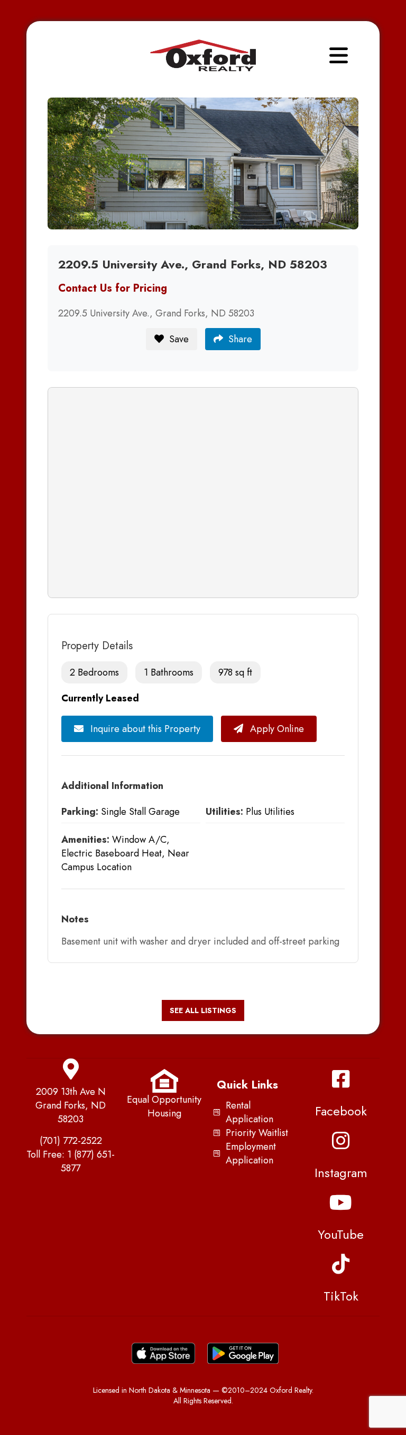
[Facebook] (341, 1079)
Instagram (341, 1172)
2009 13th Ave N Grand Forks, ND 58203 (70, 1105)
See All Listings (203, 1010)
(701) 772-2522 (71, 1141)
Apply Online (275, 729)
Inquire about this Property (144, 729)
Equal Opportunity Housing (164, 1106)
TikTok (341, 1296)
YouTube (341, 1234)
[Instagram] (341, 1141)
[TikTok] (341, 1264)
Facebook (341, 1111)
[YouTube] (341, 1202)
